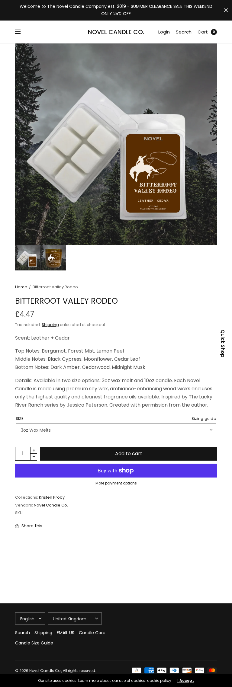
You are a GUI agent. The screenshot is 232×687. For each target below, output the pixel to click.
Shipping (50, 325)
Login (164, 32)
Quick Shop (222, 343)
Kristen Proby (52, 497)
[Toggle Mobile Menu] (21, 32)
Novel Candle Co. (116, 32)
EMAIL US (65, 633)
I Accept (185, 680)
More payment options (116, 483)
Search (184, 32)
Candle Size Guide (34, 643)
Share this (31, 526)
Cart (203, 32)
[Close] (226, 10)
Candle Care (92, 633)
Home (21, 287)
